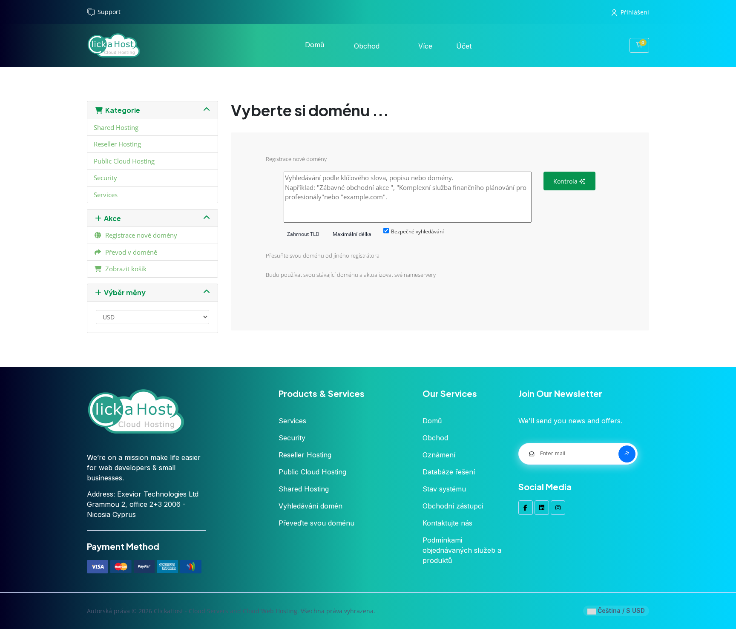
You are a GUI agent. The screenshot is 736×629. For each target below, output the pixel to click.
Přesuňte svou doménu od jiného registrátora (323, 255)
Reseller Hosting (117, 144)
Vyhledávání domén (310, 506)
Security (105, 177)
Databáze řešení (449, 472)
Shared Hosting (116, 127)
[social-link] (525, 507)
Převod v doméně (129, 252)
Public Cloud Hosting (124, 161)
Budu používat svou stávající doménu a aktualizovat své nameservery (351, 275)
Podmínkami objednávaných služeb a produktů (462, 550)
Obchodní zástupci (453, 506)
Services (106, 194)
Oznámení (439, 455)
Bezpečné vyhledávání (417, 231)
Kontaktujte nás (447, 523)
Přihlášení (635, 12)
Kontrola (566, 181)
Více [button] (426, 46)
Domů (314, 44)
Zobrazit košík (124, 268)
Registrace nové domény (139, 235)
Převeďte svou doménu (316, 523)
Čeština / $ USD (620, 610)
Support (109, 12)
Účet (465, 46)
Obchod (368, 46)
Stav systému (444, 489)
